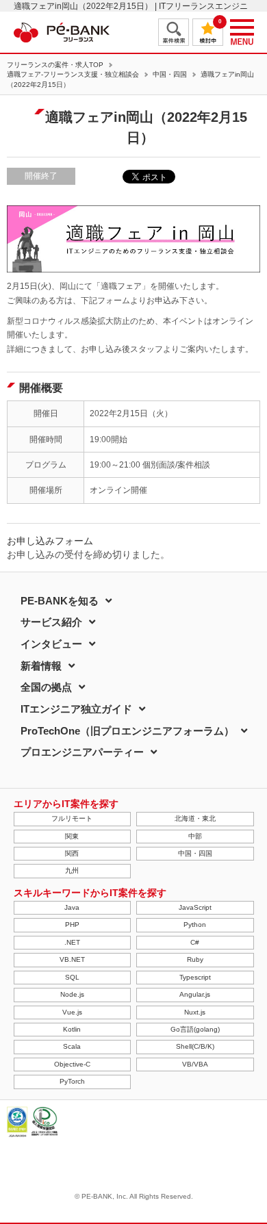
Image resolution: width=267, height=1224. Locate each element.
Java (71, 907)
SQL (72, 977)
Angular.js (194, 994)
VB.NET (72, 959)
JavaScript (195, 907)
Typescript (195, 977)
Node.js (72, 994)
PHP (72, 924)
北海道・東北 (195, 818)
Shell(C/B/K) (195, 1046)
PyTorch (72, 1081)
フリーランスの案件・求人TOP (55, 65)
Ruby (195, 959)
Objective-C (72, 1064)
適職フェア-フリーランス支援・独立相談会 (73, 74)
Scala (72, 1046)
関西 (72, 853)
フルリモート (71, 818)
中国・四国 (170, 74)
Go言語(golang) (195, 1029)
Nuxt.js (194, 1012)
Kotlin (72, 1029)
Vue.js (72, 1012)
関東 (72, 836)
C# (194, 942)
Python (194, 924)
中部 (195, 836)
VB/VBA (195, 1064)
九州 (72, 870)
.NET (72, 942)
